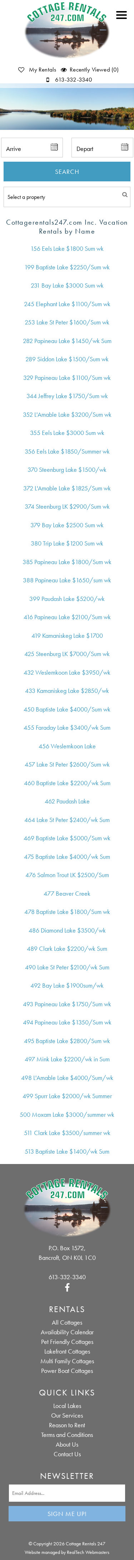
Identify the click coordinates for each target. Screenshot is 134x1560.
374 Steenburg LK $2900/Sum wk (67, 506)
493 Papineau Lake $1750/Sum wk (67, 1004)
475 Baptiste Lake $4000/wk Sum (67, 856)
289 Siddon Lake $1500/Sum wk (67, 359)
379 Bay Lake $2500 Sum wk (67, 525)
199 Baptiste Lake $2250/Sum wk (67, 267)
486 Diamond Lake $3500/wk (67, 930)
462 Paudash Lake (67, 801)
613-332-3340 (73, 79)
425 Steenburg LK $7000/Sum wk (67, 654)
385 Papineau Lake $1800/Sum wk (67, 562)
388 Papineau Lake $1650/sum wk (67, 580)
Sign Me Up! (67, 1514)
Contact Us (67, 1454)
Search (67, 171)
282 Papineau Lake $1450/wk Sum (67, 341)
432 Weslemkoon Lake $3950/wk (67, 672)
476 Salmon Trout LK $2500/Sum (67, 875)
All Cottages (67, 1322)
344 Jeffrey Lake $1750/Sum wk (67, 396)
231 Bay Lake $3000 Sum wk (67, 285)
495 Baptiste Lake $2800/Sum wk (67, 1041)
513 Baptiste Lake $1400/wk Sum (67, 1151)
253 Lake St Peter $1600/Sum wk (67, 322)
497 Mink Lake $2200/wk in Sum (67, 1059)
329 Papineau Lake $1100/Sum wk (67, 377)
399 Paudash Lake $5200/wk (67, 599)
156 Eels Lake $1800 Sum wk (67, 248)
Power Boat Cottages (67, 1370)
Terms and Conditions (67, 1435)
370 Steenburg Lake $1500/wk (67, 469)
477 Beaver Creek (67, 893)
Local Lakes (67, 1406)
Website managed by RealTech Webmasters (67, 1552)
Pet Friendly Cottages (67, 1342)
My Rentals (42, 69)
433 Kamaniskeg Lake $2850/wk (67, 690)
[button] (123, 20)
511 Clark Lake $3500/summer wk (67, 1133)
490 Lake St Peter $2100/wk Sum (67, 967)
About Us (67, 1444)
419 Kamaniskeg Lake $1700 (67, 635)
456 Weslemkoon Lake (67, 746)
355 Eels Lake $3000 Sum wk (67, 433)
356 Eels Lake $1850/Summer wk (67, 451)
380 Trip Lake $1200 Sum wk (67, 543)
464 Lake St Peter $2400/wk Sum (67, 820)
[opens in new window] (67, 1286)
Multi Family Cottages (67, 1361)
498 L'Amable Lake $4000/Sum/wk (67, 1078)
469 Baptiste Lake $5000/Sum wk (67, 838)
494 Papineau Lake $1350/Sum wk (67, 1022)
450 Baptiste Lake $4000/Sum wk (67, 709)
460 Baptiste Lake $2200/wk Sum (67, 783)
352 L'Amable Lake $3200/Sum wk (67, 414)
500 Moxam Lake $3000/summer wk (67, 1114)
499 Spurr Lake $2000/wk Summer (67, 1096)
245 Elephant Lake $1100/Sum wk (67, 304)
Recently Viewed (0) (94, 69)
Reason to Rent (67, 1425)
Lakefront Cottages (67, 1351)
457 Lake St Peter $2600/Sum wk (67, 764)
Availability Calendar (67, 1332)
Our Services (67, 1415)
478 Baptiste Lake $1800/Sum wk (67, 912)
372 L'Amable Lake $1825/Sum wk (67, 488)
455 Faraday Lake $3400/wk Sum (67, 727)
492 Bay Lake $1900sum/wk (67, 985)
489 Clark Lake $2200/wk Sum (67, 948)
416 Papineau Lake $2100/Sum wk (67, 617)
